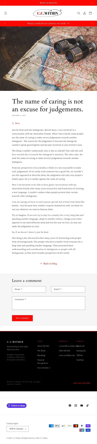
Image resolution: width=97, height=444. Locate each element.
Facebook (81, 346)
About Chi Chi (43, 346)
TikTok (80, 355)
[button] (5, 13)
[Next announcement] (92, 3)
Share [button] (17, 123)
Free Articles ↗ (43, 368)
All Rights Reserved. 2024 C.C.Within (34, 438)
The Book (41, 351)
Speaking (41, 355)
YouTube (80, 360)
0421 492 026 (64, 351)
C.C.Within (16, 438)
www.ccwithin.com (67, 355)
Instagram (81, 351)
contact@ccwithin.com (69, 346)
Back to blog (50, 263)
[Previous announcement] (5, 3)
